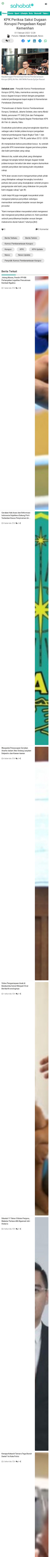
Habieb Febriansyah (28, 36)
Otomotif (37, 13)
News (4, 13)
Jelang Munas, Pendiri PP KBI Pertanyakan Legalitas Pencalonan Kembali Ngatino (16, 280)
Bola (31, 13)
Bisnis (10, 13)
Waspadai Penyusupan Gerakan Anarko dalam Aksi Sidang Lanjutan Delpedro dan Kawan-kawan (16, 750)
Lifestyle (24, 13)
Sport (17, 13)
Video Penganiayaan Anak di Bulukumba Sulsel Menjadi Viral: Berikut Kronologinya (15, 986)
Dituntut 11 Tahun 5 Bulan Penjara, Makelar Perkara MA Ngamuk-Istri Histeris (16, 1221)
